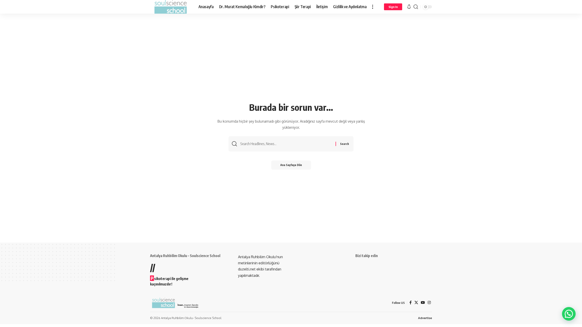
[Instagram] (429, 303)
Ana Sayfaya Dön (291, 165)
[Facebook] (410, 303)
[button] (372, 7)
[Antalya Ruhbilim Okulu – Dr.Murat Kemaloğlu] (170, 7)
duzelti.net (247, 269)
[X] (416, 303)
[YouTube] (423, 303)
